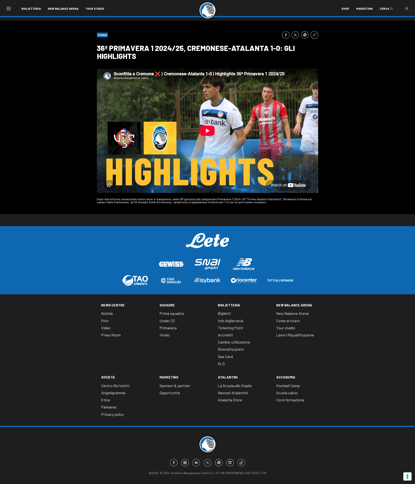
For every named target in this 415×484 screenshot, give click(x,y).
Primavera (168, 327)
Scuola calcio (287, 392)
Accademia (285, 377)
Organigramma (113, 392)
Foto (105, 320)
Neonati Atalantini (233, 392)
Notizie (107, 313)
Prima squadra (172, 313)
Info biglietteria (230, 320)
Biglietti (224, 313)
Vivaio (164, 335)
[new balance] (244, 264)
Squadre (167, 305)
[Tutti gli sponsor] (280, 280)
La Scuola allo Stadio (235, 385)
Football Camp (288, 385)
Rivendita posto (231, 349)
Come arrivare (288, 320)
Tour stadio (94, 8)
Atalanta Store (230, 399)
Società (108, 377)
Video (105, 327)
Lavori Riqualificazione (295, 335)
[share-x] (295, 35)
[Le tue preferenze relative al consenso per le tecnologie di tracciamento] (407, 476)
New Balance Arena (63, 8)
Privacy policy (112, 414)
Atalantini (228, 377)
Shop (345, 8)
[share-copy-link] (314, 35)
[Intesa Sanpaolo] (207, 280)
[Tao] (135, 280)
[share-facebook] (286, 35)
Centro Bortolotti (115, 385)
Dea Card (225, 356)
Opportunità (170, 392)
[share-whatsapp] (305, 35)
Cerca (384, 8)
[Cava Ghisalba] (171, 280)
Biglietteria (31, 8)
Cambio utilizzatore (234, 342)
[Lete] (207, 244)
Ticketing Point (230, 327)
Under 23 (167, 320)
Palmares (109, 407)
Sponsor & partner (175, 385)
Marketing (364, 8)
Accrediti (225, 335)
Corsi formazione (290, 399)
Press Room (111, 335)
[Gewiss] (171, 264)
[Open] (8, 8)
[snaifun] (207, 264)
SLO (221, 363)
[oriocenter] (244, 280)
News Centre (113, 305)
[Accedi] (407, 8)
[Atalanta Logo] (207, 10)
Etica (105, 399)
